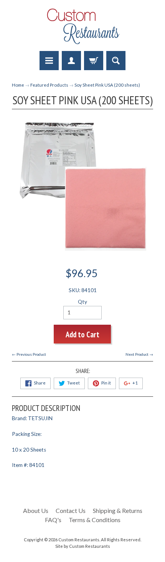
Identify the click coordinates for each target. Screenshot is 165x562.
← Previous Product (29, 354)
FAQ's (53, 519)
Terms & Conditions (94, 519)
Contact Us (71, 510)
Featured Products (49, 84)
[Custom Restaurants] (82, 26)
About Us (35, 510)
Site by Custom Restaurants (82, 546)
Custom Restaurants (78, 539)
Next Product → (139, 354)
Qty (82, 302)
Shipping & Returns (117, 510)
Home (18, 84)
